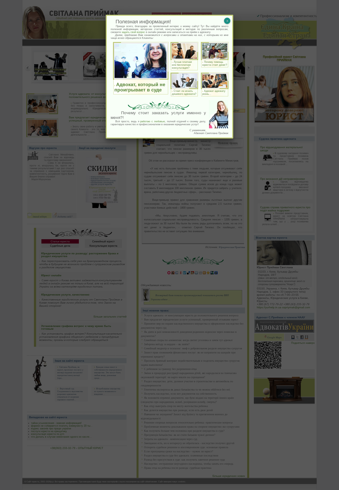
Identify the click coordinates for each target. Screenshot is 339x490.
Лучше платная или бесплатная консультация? (182, 64)
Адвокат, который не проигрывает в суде (139, 87)
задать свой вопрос (133, 32)
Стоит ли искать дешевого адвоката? (184, 92)
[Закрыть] (227, 21)
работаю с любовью (152, 121)
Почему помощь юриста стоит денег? (214, 63)
